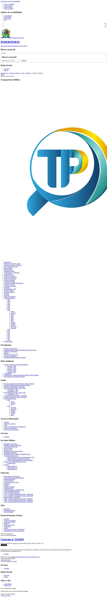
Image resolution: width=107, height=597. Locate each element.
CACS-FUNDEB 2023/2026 (12, 493)
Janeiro (12, 311)
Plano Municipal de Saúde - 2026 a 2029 (15, 392)
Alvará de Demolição (9, 522)
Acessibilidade (8, 15)
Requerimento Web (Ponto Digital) (13, 451)
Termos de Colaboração (10, 277)
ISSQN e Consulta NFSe (10, 348)
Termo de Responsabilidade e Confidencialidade (20, 460)
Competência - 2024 (12, 389)
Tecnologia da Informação (11, 455)
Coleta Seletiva (8, 373)
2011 (8, 340)
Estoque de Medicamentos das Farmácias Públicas (17, 385)
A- (105, 26)
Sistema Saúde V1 (12, 466)
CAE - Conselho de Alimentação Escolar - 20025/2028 (18, 496)
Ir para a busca (8, 7)
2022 (8, 305)
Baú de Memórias (8, 512)
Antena (6, 528)
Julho (12, 320)
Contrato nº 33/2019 (12, 539)
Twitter (6, 577)
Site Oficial (7, 509)
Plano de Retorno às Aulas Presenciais (14, 490)
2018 (8, 329)
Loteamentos (7, 526)
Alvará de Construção (10, 520)
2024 (8, 302)
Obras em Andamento (10, 296)
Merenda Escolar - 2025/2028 (12, 497)
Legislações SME (8, 488)
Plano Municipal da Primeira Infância (14, 478)
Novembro (13, 326)
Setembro (13, 323)
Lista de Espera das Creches (11, 482)
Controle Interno (8, 341)
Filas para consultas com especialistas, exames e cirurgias (19, 383)
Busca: (4, 60)
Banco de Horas (8, 448)
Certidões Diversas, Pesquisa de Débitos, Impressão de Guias (20, 350)
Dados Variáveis (8, 268)
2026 (8, 299)
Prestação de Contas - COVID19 (12, 265)
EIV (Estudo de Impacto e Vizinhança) (14, 529)
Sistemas (6, 464)
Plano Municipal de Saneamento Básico (14, 376)
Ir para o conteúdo (9, 4)
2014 (8, 335)
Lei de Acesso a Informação (11, 429)
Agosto (13, 322)
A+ (105, 23)
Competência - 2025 (12, 391)
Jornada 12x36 (8, 449)
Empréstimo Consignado (10, 444)
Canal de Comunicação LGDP (12, 263)
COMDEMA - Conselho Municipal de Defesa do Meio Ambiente (21, 375)
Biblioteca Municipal (9, 510)
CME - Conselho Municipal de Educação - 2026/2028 (18, 502)
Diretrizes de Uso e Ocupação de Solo (14, 531)
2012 (8, 338)
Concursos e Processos (10, 286)
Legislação (7, 287)
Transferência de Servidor (11, 447)
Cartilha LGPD (11, 463)
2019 (22, 73)
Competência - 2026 (12, 394)
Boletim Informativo (9, 487)
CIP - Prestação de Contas (11, 266)
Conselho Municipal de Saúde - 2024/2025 (15, 395)
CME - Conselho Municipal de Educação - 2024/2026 (18, 500)
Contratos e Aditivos (14, 73)
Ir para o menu (8, 5)
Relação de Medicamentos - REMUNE (14, 386)
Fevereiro (28, 73)
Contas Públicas (8, 274)
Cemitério (6, 437)
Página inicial (4, 73)
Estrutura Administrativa (10, 428)
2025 (8, 301)
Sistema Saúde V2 (12, 467)
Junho (12, 319)
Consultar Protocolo (9, 292)
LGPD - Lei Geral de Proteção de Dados (15, 461)
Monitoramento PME (9, 479)
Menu (2, 74)
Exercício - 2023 (11, 369)
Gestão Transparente (9, 275)
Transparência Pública (14, 557)
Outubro (13, 325)
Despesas (6, 293)
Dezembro (13, 328)
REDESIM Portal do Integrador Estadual (15, 357)
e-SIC (5, 425)
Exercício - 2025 (11, 366)
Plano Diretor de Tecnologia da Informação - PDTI (20, 457)
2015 (8, 334)
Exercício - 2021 (11, 372)
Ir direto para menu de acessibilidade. (10, 1)
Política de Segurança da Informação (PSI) (18, 458)
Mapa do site (7, 18)
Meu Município (8, 269)
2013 (8, 337)
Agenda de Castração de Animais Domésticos (16, 364)
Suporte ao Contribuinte (10, 356)
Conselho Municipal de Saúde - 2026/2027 (15, 397)
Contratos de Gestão (9, 284)
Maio (12, 317)
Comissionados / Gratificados (11, 272)
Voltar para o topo (5, 560)
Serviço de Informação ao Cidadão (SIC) (15, 426)
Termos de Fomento (9, 280)
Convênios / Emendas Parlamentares (13, 283)
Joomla (26, 591)
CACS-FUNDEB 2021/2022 (12, 491)
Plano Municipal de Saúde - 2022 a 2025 (15, 388)
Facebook (6, 575)
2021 (8, 307)
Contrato (6, 554)
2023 (8, 304)
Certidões (6, 519)
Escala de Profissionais (10, 398)
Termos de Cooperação (10, 278)
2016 (8, 332)
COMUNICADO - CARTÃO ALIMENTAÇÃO (17, 454)
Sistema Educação (12, 469)
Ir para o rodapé (8, 8)
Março (12, 314)
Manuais (6, 353)
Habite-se (6, 523)
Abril (12, 316)
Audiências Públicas (9, 271)
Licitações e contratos (9, 423)
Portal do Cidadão (9, 290)
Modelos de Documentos (10, 351)
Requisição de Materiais (10, 452)
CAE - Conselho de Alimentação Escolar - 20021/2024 (18, 494)
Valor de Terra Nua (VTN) (11, 354)
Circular (6, 485)
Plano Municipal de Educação (12, 476)
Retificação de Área (9, 525)
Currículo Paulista (8, 481)
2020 (8, 308)
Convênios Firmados (9, 281)
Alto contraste (7, 17)
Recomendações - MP (10, 289)
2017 (8, 331)
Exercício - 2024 (11, 367)
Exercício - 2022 (11, 370)
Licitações (6, 295)
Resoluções (7, 484)
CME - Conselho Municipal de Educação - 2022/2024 (18, 499)
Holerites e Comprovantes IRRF (12, 445)
